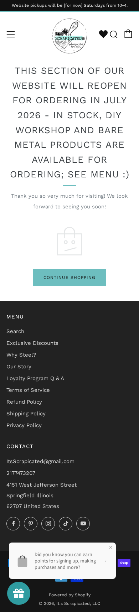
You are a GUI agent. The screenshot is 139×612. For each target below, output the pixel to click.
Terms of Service (28, 390)
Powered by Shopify (70, 594)
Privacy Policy (24, 425)
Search (15, 331)
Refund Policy (24, 402)
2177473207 (20, 473)
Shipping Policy (26, 413)
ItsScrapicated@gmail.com (40, 461)
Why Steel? (21, 355)
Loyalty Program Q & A (35, 378)
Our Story (18, 366)
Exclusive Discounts (32, 343)
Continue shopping (69, 277)
